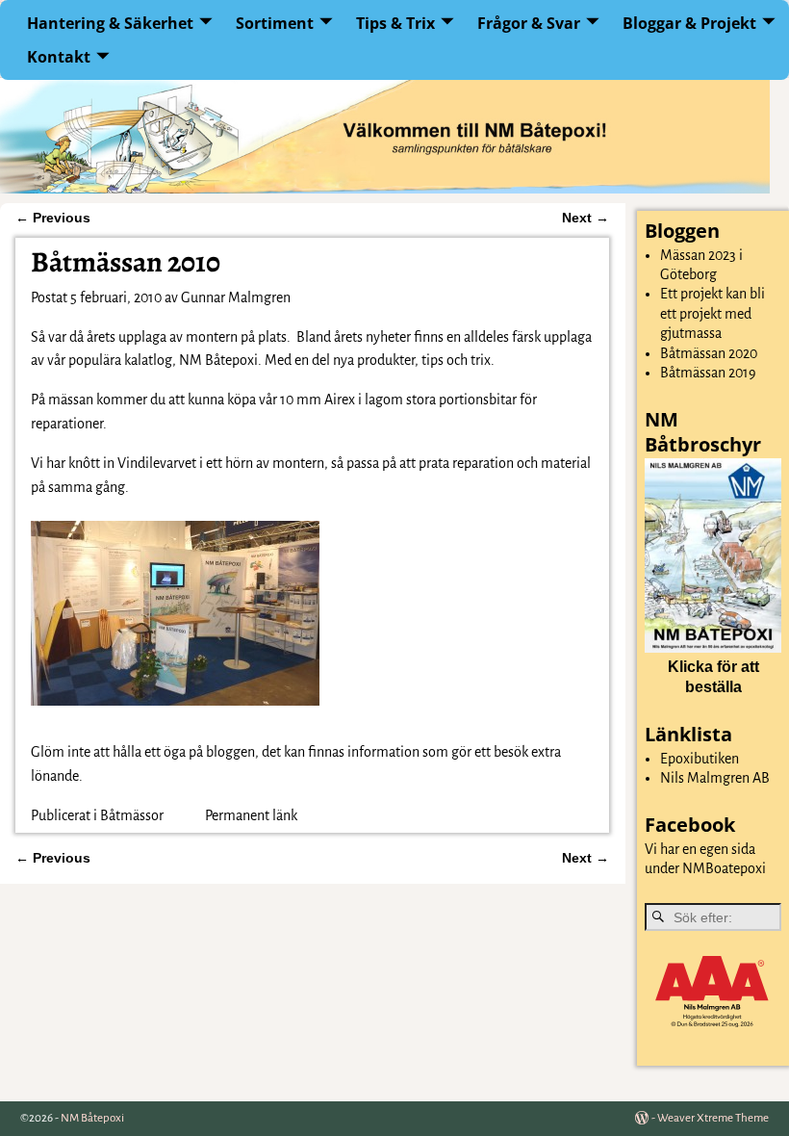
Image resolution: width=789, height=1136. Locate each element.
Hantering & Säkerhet (110, 23)
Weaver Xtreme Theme (713, 1118)
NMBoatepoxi (724, 868)
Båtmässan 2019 (708, 372)
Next (585, 217)
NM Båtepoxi (92, 1118)
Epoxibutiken (699, 758)
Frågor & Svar (528, 23)
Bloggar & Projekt (689, 23)
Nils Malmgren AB (715, 778)
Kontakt (58, 56)
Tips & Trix (395, 23)
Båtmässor (132, 815)
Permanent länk (251, 815)
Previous (52, 217)
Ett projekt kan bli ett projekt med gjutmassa (712, 313)
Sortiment (275, 23)
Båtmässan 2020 (708, 353)
